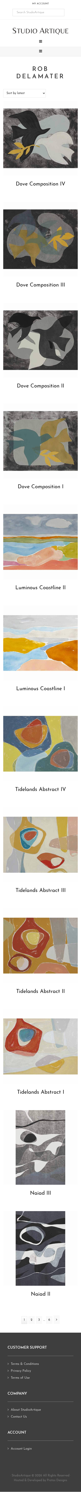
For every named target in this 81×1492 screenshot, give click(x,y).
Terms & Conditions (25, 1364)
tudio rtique (40, 31)
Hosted (19, 1480)
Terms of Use (20, 1378)
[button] (40, 42)
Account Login (21, 1448)
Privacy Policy (21, 1371)
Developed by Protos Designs (47, 1480)
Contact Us (19, 1416)
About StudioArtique (26, 1410)
